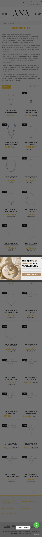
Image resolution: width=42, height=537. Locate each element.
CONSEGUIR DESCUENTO (31, 274)
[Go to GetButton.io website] (36, 534)
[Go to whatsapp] (36, 525)
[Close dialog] (40, 258)
